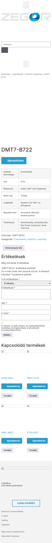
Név (4, 303)
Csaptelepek (17, 74)
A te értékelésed (10, 279)
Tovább (7, 395)
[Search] (4, 50)
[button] (26, 5)
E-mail (5, 313)
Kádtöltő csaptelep (33, 74)
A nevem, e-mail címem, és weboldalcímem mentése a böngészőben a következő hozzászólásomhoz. (23, 328)
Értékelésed (8, 288)
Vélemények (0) (13, 248)
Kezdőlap (5, 74)
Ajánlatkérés (15, 160)
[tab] (13, 248)
